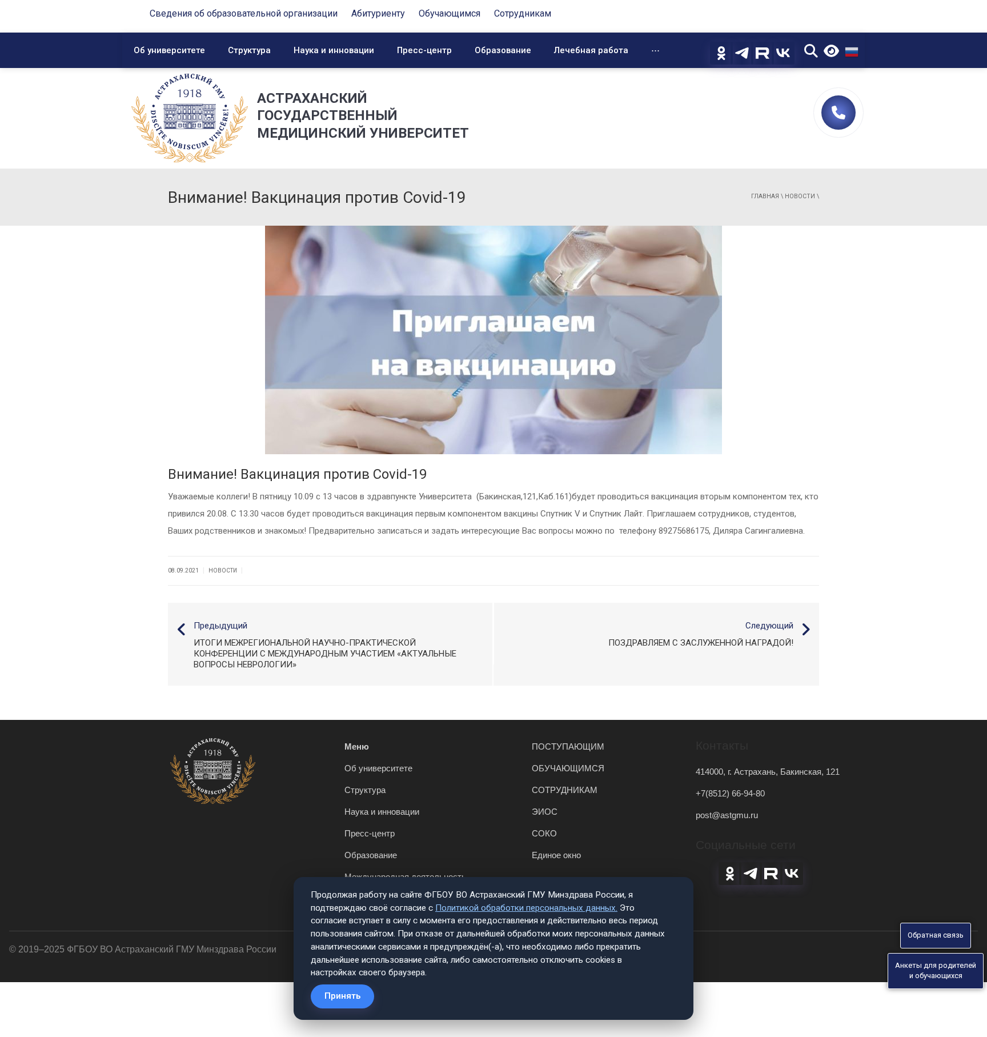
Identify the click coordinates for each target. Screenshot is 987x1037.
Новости (800, 196)
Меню (356, 746)
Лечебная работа (591, 50)
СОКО (544, 833)
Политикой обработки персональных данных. (526, 908)
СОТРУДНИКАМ (564, 790)
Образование (503, 50)
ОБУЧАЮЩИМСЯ (568, 768)
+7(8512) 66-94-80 (730, 793)
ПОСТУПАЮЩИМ (568, 746)
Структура (249, 50)
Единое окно (556, 855)
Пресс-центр (424, 50)
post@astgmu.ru (727, 815)
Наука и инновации (334, 50)
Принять (342, 996)
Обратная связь (936, 935)
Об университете (169, 50)
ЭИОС (544, 811)
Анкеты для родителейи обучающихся (935, 970)
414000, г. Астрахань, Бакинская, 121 (768, 771)
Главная (765, 196)
